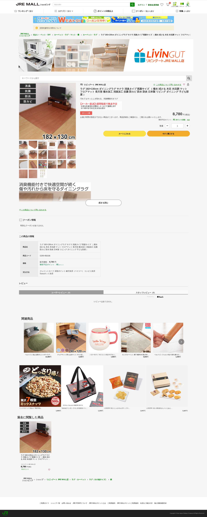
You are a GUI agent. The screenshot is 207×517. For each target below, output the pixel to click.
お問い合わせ (66, 503)
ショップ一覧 (55, 503)
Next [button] (62, 111)
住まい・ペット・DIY (42, 35)
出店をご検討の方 (146, 503)
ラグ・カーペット (79, 479)
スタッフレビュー (146, 293)
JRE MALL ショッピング (24, 35)
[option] (47, 111)
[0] (167, 4)
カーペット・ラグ (90, 35)
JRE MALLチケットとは (97, 503)
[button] (181, 342)
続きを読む (103, 203)
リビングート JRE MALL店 (57, 479)
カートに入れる (124, 134)
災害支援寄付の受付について (50, 28)
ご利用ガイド (44, 503)
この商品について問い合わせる (168, 85)
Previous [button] (32, 111)
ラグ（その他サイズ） (98, 479)
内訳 (188, 120)
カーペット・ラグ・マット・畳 (67, 35)
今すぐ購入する (168, 134)
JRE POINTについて (80, 503)
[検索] (189, 78)
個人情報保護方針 (160, 503)
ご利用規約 (111, 503)
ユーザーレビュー (61, 293)
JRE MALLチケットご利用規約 (127, 503)
